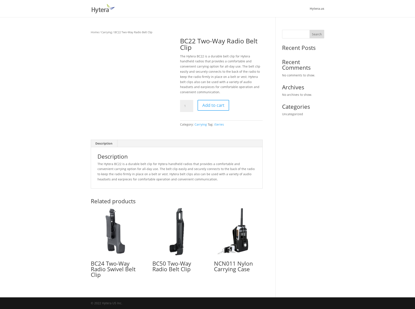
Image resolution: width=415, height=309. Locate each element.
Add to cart (213, 105)
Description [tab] (103, 143)
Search (317, 34)
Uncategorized (292, 114)
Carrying (106, 32)
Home (95, 32)
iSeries (219, 124)
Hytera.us (317, 9)
